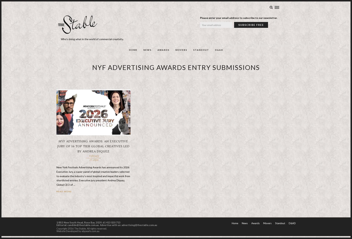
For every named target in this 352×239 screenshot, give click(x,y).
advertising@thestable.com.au (139, 225)
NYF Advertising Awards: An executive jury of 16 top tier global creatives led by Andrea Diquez (93, 146)
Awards (163, 50)
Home (133, 50)
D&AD (219, 50)
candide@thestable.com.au (83, 225)
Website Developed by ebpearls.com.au (77, 231)
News (147, 50)
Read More (64, 191)
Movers (181, 50)
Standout (201, 50)
